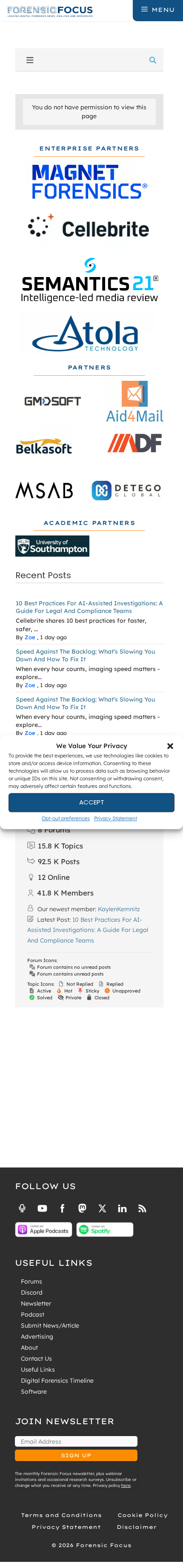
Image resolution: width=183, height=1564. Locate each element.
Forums (31, 1281)
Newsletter (36, 1303)
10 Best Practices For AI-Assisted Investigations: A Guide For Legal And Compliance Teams (89, 607)
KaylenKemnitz (119, 909)
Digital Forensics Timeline (57, 1380)
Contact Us (36, 1358)
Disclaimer (137, 1527)
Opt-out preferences (66, 818)
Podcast (32, 1314)
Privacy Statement (115, 818)
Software (34, 1391)
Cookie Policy (142, 1515)
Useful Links (38, 1369)
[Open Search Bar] (125, 10)
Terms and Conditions (61, 1515)
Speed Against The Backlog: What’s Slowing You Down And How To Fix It (85, 655)
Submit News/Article (50, 1325)
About (29, 1347)
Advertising (37, 1336)
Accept (91, 802)
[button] (170, 746)
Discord (32, 1292)
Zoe (30, 637)
